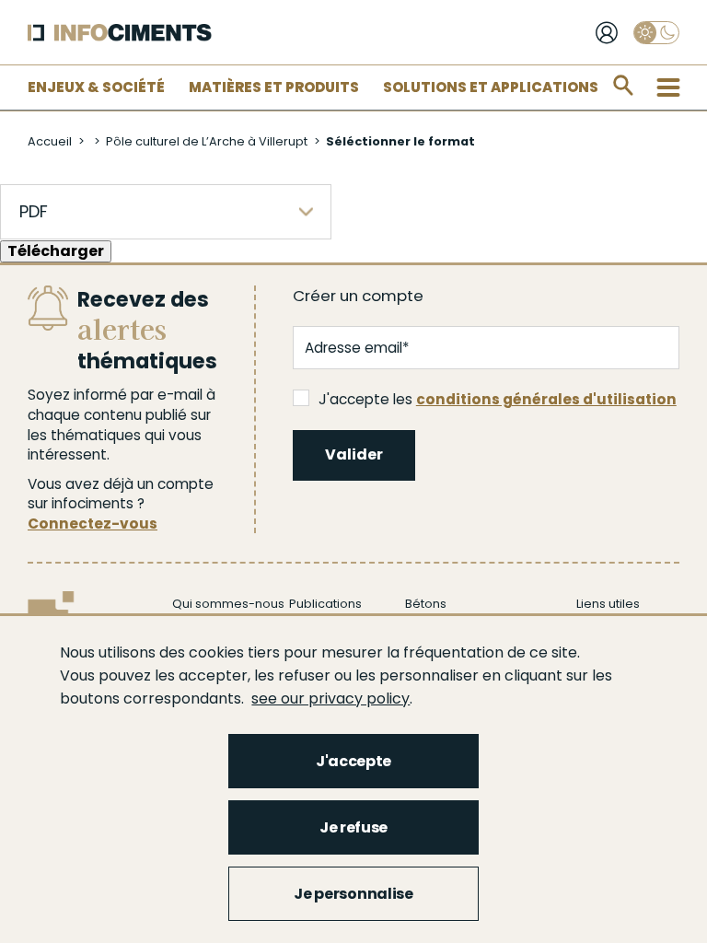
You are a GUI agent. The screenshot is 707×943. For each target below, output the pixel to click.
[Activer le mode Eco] (656, 32)
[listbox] (165, 211)
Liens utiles (608, 603)
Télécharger (55, 251)
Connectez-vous (92, 523)
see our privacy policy (330, 698)
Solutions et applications (490, 87)
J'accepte (353, 761)
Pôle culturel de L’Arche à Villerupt (206, 141)
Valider (354, 454)
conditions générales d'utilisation (546, 399)
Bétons (425, 603)
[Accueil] (120, 32)
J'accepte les (498, 399)
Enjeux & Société (96, 87)
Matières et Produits (274, 87)
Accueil (50, 141)
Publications (325, 603)
